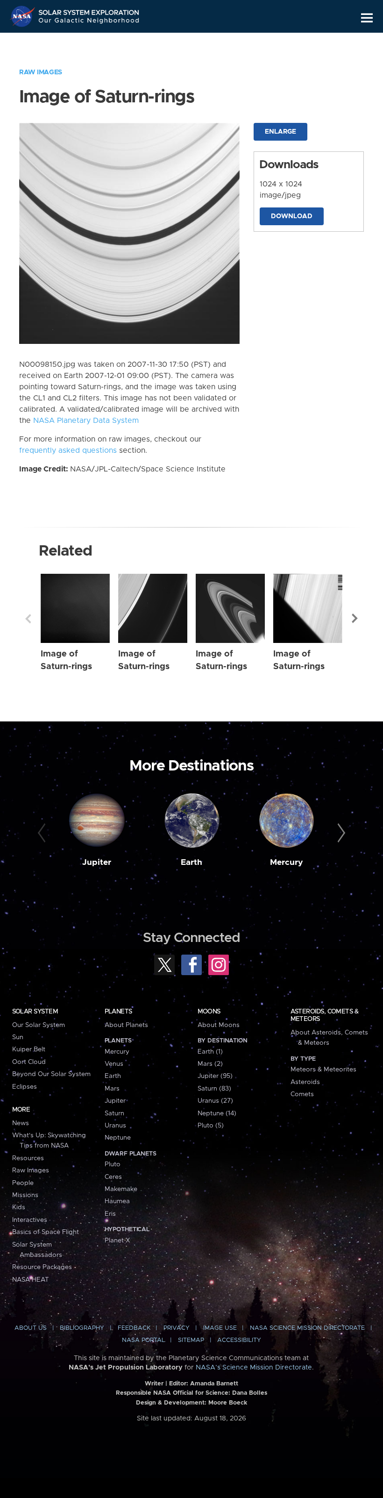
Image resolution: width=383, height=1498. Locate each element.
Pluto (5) (211, 1125)
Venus (114, 1064)
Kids (18, 1207)
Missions (25, 1195)
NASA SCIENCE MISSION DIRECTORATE (307, 1328)
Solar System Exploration (89, 10)
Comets (302, 1094)
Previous (28, 618)
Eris (110, 1214)
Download (291, 216)
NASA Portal (143, 1340)
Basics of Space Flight (45, 1232)
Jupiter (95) (215, 1076)
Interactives (29, 1220)
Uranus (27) (215, 1101)
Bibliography (82, 1328)
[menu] (366, 18)
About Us (30, 1328)
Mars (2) (210, 1064)
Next (355, 618)
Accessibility (239, 1340)
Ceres (113, 1177)
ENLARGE (280, 131)
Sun (17, 1037)
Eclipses (24, 1087)
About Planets (126, 1025)
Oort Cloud (29, 1062)
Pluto (113, 1164)
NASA (23, 16)
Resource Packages (42, 1267)
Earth (191, 862)
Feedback (134, 1328)
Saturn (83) (214, 1088)
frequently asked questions (68, 450)
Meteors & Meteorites (323, 1069)
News (20, 1123)
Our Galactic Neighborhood (89, 22)
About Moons (219, 1025)
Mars (112, 1088)
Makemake (121, 1189)
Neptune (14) (217, 1113)
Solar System (35, 1011)
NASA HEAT (30, 1280)
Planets (118, 1011)
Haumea (117, 1201)
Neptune (118, 1137)
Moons (209, 1011)
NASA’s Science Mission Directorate (254, 1367)
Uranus (115, 1125)
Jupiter (96, 862)
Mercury (286, 862)
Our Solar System (38, 1025)
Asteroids (305, 1082)
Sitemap (191, 1340)
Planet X (117, 1240)
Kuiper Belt (28, 1049)
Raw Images (40, 72)
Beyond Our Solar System (51, 1074)
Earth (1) (210, 1052)
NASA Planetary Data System (86, 420)
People (23, 1183)
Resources (28, 1158)
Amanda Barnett (214, 1384)
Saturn (114, 1113)
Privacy (176, 1328)
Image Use (220, 1328)
